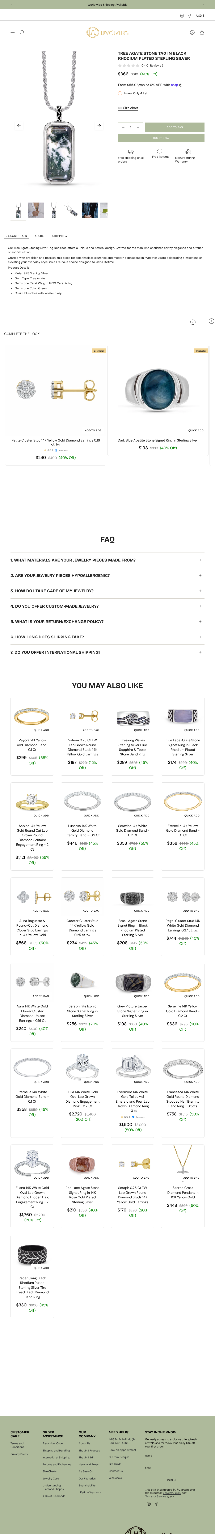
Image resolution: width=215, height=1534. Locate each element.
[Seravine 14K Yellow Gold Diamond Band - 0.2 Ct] (182, 982)
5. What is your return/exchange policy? (57, 621)
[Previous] (12, 5)
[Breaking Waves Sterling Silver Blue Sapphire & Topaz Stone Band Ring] (132, 716)
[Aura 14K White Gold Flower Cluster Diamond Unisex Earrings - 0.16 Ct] (32, 982)
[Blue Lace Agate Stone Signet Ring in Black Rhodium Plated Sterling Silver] (182, 716)
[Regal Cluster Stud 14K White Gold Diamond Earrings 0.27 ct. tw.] (182, 897)
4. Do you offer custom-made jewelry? (54, 606)
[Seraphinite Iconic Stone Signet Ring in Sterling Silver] (82, 982)
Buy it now (161, 138)
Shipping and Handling (56, 1450)
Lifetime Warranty (90, 1492)
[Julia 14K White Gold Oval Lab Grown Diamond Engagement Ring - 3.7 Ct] (82, 1068)
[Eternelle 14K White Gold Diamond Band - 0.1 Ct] (32, 1068)
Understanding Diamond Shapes (53, 1487)
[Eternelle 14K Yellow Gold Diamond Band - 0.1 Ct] (182, 802)
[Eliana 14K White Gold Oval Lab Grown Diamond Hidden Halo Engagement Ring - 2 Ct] (32, 1164)
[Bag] (202, 32)
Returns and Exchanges (57, 1464)
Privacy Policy (19, 1454)
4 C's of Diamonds (54, 1496)
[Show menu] (12, 32)
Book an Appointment (122, 1450)
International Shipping (56, 1457)
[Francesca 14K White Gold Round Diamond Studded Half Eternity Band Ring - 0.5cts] (182, 1068)
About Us (84, 1443)
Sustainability (87, 1485)
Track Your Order (53, 1443)
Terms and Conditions (17, 1445)
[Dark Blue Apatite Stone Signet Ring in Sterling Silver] (158, 390)
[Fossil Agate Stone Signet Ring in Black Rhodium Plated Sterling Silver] (132, 897)
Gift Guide (115, 1464)
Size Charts (50, 1471)
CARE (39, 236)
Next (99, 125)
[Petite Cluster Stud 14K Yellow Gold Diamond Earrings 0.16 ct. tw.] (55, 390)
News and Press (89, 1464)
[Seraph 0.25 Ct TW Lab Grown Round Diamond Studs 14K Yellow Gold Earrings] (132, 1164)
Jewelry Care (51, 1478)
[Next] (203, 5)
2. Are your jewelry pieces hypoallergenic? (60, 575)
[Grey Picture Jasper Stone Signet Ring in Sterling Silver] (132, 982)
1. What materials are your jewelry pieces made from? (72, 560)
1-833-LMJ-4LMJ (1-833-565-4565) (122, 1441)
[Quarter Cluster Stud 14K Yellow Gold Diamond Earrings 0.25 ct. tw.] (82, 897)
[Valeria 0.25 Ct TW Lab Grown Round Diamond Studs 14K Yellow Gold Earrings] (82, 716)
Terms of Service (155, 1496)
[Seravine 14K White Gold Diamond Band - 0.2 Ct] (132, 802)
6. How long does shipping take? (47, 636)
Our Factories (87, 1478)
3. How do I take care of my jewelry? (51, 590)
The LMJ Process (89, 1450)
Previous (19, 125)
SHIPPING (59, 236)
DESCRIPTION (16, 236)
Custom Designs (119, 1457)
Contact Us (116, 1471)
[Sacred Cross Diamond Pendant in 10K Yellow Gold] (182, 1164)
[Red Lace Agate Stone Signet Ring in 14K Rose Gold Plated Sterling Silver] (82, 1164)
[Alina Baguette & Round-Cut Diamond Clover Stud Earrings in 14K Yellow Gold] (32, 897)
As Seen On (86, 1471)
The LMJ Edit (86, 1457)
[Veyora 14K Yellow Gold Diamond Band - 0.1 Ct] (32, 716)
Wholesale (115, 1478)
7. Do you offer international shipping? (55, 652)
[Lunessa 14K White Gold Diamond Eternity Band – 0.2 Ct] (82, 802)
